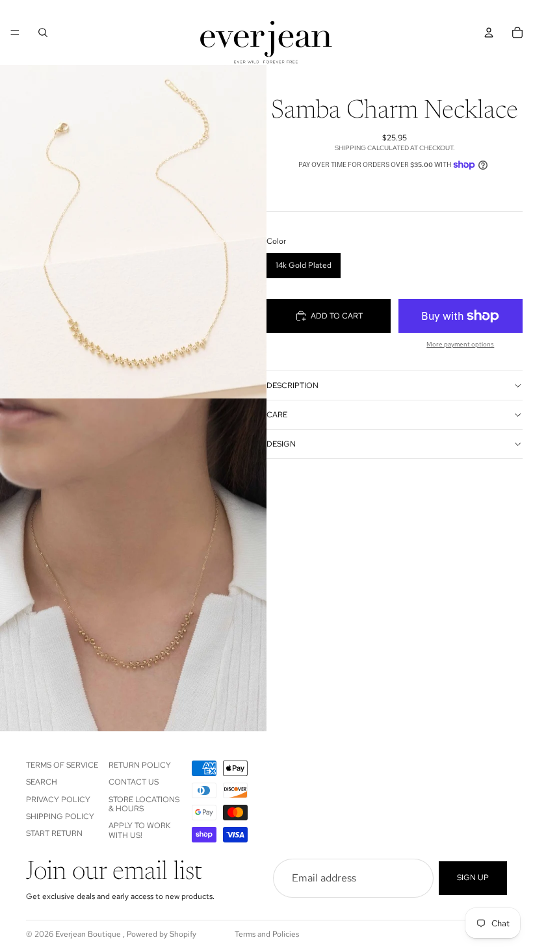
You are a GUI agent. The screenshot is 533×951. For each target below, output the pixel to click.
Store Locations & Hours (144, 804)
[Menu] (15, 32)
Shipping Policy (60, 816)
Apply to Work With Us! (139, 830)
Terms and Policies (267, 934)
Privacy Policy (58, 799)
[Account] (488, 32)
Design (281, 444)
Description (292, 385)
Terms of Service (62, 765)
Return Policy (140, 765)
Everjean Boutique (89, 934)
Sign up (473, 877)
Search (41, 782)
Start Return (54, 834)
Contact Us (134, 782)
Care (276, 415)
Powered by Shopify (161, 934)
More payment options (460, 344)
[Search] (43, 32)
